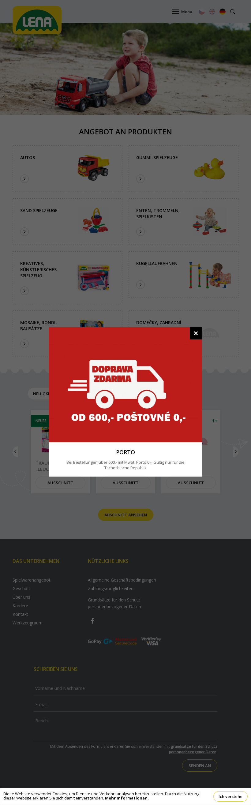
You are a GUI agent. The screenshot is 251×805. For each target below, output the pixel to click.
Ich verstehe (230, 796)
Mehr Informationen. (127, 798)
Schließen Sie (196, 333)
